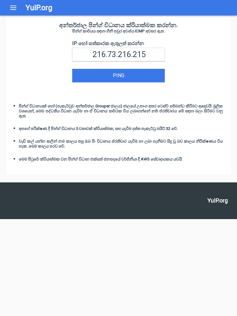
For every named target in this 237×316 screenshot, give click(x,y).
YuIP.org (39, 7)
